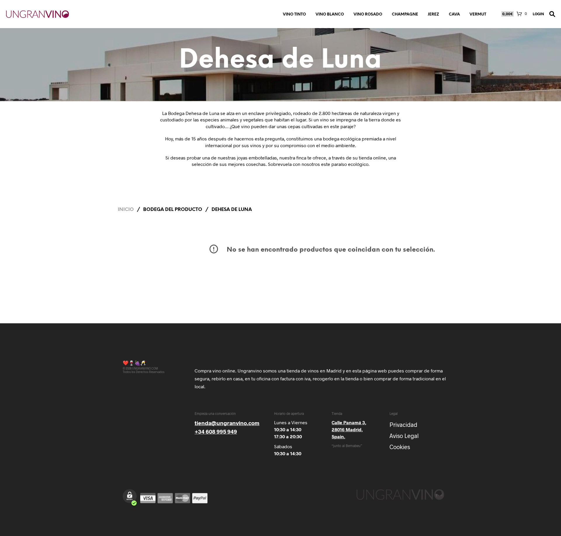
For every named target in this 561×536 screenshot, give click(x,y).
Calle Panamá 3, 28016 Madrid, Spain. (349, 429)
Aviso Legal (404, 435)
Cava (454, 14)
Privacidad (403, 424)
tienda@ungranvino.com (227, 423)
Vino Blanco (330, 14)
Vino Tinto (294, 14)
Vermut (478, 14)
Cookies (399, 446)
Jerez (433, 14)
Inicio (126, 209)
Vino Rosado (368, 14)
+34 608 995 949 (216, 431)
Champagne (405, 14)
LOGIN (538, 13)
